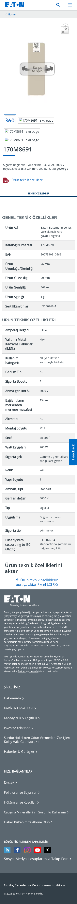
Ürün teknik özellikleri (27, 180)
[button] (73, 452)
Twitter (22, 671)
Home (12, 14)
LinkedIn (33, 671)
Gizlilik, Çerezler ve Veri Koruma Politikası (34, 885)
